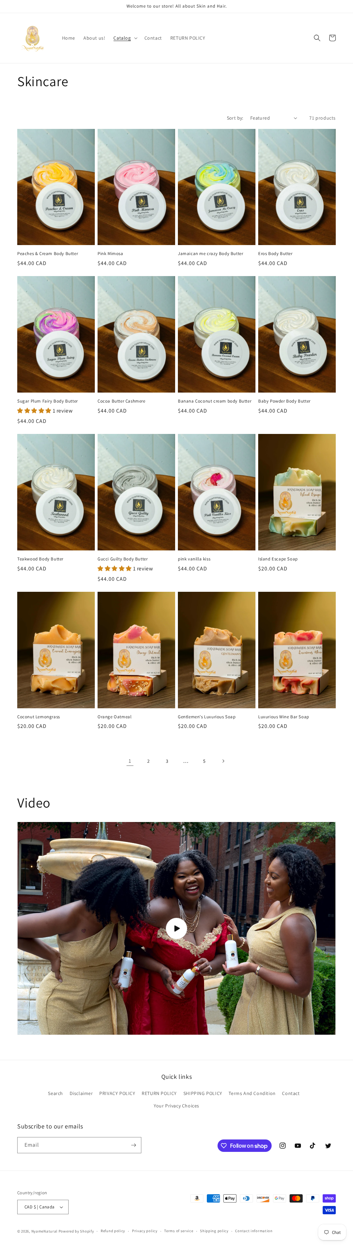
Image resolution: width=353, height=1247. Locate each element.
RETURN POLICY (159, 1093)
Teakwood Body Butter (40, 559)
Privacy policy (145, 1230)
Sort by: (235, 118)
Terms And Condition (252, 1093)
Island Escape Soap (278, 559)
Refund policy (113, 1230)
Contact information (253, 1230)
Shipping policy (214, 1230)
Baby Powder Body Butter (284, 401)
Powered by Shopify (76, 1231)
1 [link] (130, 760)
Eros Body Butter (275, 253)
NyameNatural (44, 1231)
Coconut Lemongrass (38, 717)
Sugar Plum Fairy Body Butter (47, 401)
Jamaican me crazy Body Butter (210, 253)
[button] (124, 38)
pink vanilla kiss (194, 559)
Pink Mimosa (110, 253)
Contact (291, 1093)
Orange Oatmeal (114, 717)
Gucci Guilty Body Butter (123, 559)
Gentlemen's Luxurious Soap (207, 717)
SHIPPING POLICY (202, 1093)
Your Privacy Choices (176, 1106)
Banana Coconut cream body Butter (214, 401)
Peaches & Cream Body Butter (47, 253)
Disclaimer (81, 1093)
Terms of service (178, 1230)
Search (55, 1093)
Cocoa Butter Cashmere (121, 401)
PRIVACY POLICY (117, 1093)
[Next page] (223, 761)
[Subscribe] (133, 1145)
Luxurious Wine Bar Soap (283, 717)
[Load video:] (176, 928)
